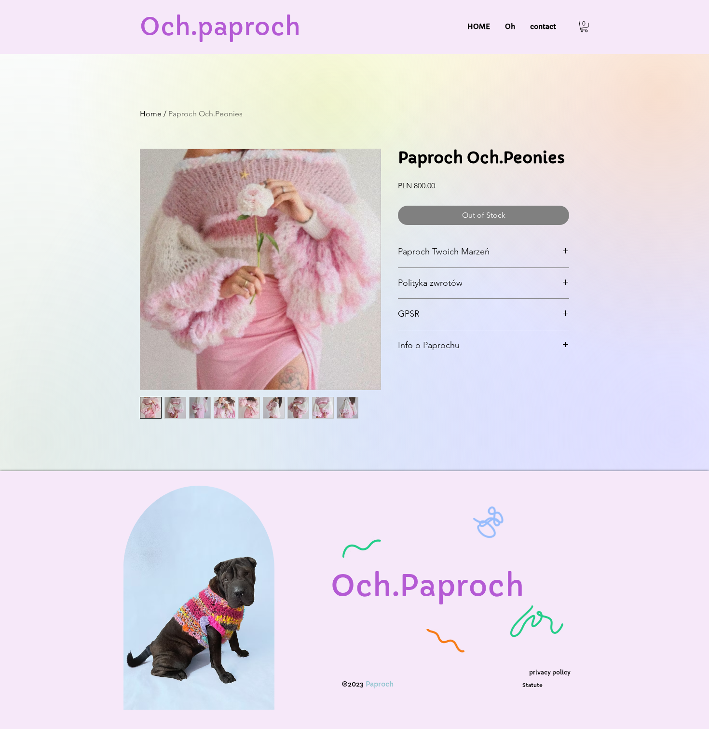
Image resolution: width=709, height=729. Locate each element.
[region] (199, 607)
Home (151, 113)
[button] (584, 26)
